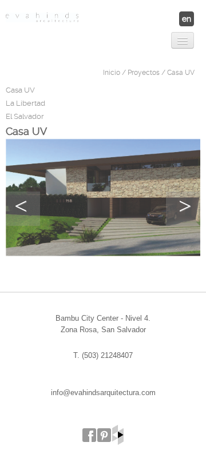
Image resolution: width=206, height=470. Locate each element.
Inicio (111, 73)
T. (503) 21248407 (103, 355)
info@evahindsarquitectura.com (103, 392)
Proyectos (144, 73)
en (186, 18)
